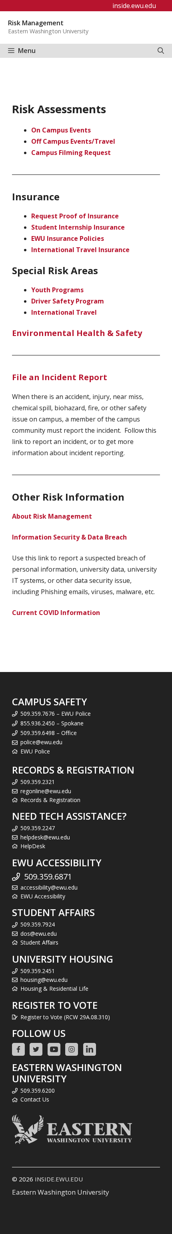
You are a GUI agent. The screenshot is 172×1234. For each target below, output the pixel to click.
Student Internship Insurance (78, 227)
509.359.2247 (37, 828)
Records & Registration (50, 800)
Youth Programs (57, 289)
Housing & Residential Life (54, 988)
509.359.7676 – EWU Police (55, 713)
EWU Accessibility (42, 896)
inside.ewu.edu (134, 5)
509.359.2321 (37, 782)
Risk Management (36, 22)
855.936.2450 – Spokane (52, 723)
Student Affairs (39, 942)
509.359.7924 (37, 924)
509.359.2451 (37, 971)
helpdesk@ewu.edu (45, 837)
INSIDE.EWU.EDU (59, 1179)
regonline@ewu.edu (45, 791)
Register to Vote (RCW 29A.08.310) (65, 1017)
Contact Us (34, 1099)
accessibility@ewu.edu (49, 887)
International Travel (64, 312)
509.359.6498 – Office (48, 733)
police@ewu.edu (41, 742)
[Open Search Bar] (161, 51)
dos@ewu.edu (38, 933)
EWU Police (35, 751)
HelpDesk (32, 846)
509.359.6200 (37, 1090)
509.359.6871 (48, 876)
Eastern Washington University (60, 1192)
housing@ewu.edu (44, 980)
